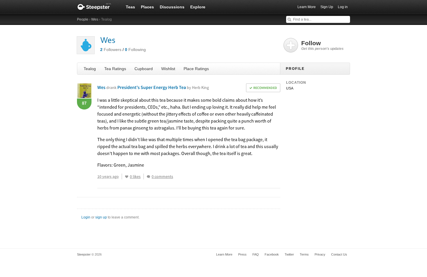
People (82, 19)
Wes (94, 19)
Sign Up (326, 7)
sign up (101, 217)
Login (85, 217)
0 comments (162, 176)
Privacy (320, 254)
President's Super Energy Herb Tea (163, 87)
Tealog (90, 68)
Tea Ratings (115, 68)
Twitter (289, 254)
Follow (322, 45)
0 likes (135, 176)
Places (147, 7)
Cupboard (143, 68)
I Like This (126, 176)
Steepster (97, 7)
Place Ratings (196, 68)
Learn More (306, 7)
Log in (343, 7)
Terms (304, 254)
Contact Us (339, 254)
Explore (197, 7)
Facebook (272, 254)
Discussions (172, 7)
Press (242, 254)
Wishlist (168, 68)
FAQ (255, 254)
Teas (130, 7)
